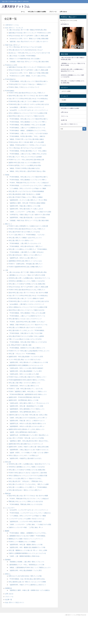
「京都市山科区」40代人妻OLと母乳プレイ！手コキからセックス (29, 403)
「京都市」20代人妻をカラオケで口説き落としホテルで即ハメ (28, 417)
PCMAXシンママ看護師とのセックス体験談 (22, 541)
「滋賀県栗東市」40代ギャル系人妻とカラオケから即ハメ (26, 426)
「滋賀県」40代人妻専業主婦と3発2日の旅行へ (23, 432)
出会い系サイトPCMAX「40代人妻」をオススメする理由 (26, 438)
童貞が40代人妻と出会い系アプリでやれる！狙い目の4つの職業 (28, 95)
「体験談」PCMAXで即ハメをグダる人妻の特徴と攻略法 (26, 139)
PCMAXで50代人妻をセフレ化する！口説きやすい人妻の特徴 (28, 472)
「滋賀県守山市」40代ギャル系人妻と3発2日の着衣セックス (27, 423)
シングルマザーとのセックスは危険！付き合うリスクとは (26, 518)
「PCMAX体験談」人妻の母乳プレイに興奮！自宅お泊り (26, 252)
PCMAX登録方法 (10, 79)
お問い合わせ (63, 11)
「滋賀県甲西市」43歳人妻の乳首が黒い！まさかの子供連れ (27, 217)
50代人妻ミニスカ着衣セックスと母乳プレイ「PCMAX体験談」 (28, 249)
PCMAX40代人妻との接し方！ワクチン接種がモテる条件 (26, 101)
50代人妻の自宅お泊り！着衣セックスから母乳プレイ (25, 255)
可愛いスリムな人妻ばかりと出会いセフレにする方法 (25, 339)
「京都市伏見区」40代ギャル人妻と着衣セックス (24, 385)
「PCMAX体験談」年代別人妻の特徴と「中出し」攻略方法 (27, 136)
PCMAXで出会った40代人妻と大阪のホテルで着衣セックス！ (28, 377)
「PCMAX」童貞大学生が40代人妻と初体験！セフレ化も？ (27, 321)
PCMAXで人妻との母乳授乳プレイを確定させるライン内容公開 (28, 226)
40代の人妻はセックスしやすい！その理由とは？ (24, 455)
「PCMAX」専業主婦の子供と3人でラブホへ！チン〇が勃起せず (29, 182)
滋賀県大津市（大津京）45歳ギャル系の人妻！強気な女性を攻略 (29, 446)
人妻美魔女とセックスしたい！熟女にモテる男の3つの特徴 (27, 275)
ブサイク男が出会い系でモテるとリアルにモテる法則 (25, 47)
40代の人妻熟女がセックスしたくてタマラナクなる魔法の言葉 (28, 113)
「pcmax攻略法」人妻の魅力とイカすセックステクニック (26, 107)
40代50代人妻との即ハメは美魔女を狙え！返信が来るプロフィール (29, 278)
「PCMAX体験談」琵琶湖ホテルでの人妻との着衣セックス (27, 348)
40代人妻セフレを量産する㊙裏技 (37, 11)
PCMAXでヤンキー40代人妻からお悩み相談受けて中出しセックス (29, 350)
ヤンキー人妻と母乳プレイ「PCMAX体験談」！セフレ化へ (27, 234)
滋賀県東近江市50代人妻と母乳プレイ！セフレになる (25, 261)
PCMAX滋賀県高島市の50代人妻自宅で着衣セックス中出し (27, 380)
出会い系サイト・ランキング (14, 27)
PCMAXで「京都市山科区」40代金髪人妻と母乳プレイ (26, 263)
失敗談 (7, 174)
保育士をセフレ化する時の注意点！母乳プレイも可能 (25, 576)
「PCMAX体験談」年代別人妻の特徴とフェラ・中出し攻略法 (27, 151)
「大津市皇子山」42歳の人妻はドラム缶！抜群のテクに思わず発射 (29, 214)
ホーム (23, 11)
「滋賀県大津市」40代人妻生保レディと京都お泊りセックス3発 (28, 362)
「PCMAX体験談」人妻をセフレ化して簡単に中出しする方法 (27, 153)
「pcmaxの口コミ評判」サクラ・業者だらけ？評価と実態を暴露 (28, 38)
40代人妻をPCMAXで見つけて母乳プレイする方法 (24, 231)
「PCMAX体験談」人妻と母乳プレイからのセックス (25, 243)
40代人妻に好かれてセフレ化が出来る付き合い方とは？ (26, 50)
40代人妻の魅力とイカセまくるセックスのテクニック (25, 318)
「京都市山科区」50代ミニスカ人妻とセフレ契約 (24, 374)
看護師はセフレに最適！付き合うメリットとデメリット (26, 538)
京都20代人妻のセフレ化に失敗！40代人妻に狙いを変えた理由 (28, 414)
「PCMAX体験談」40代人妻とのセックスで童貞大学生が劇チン (28, 81)
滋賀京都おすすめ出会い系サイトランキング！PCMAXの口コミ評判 (30, 32)
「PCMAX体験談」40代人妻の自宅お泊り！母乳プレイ (26, 246)
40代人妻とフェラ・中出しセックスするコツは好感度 (25, 156)
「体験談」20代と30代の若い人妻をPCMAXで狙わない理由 (27, 171)
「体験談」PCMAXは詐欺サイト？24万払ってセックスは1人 (27, 145)
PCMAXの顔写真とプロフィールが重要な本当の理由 (25, 165)
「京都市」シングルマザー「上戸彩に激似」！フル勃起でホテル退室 (30, 211)
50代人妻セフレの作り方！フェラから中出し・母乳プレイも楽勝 (29, 484)
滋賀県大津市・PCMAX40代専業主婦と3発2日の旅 (24, 397)
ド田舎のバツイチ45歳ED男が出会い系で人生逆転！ (25, 58)
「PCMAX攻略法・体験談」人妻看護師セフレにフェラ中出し (27, 130)
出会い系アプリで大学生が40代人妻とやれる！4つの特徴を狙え (28, 98)
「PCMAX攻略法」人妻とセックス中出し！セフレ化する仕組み (28, 133)
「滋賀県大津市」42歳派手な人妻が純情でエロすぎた (25, 458)
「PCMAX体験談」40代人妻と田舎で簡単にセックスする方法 (28, 342)
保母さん (8, 574)
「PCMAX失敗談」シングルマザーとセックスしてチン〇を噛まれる (30, 185)
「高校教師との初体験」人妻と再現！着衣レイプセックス (26, 561)
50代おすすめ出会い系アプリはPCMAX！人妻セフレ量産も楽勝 (28, 35)
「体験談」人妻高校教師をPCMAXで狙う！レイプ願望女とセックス (30, 567)
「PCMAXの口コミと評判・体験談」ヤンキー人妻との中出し (27, 75)
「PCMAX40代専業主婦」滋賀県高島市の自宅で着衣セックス (28, 394)
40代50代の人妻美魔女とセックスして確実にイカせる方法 (27, 281)
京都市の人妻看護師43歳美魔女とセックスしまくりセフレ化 (27, 553)
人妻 (6, 270)
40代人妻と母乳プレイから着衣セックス (21, 240)
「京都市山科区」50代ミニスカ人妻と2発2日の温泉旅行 (26, 368)
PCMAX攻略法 (9, 90)
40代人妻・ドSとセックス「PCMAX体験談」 (23, 353)
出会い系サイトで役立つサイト (14, 602)
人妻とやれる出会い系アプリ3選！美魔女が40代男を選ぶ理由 (28, 29)
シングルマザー (10, 508)
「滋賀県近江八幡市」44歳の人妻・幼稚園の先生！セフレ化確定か (29, 590)
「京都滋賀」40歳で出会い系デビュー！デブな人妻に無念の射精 (29, 61)
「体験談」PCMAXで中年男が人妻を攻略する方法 (24, 168)
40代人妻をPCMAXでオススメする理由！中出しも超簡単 (26, 336)
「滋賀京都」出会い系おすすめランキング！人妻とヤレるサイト (28, 41)
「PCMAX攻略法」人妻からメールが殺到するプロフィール (27, 127)
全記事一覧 (8, 599)
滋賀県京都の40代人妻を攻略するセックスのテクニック (26, 444)
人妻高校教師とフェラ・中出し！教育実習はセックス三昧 (26, 564)
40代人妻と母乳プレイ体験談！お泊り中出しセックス (25, 237)
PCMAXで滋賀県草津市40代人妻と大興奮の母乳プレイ (26, 266)
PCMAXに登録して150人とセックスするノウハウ (24, 87)
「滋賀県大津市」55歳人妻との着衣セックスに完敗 (24, 206)
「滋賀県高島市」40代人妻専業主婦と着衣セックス (24, 411)
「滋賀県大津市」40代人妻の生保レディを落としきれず (26, 208)
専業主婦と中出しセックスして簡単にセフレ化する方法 (26, 501)
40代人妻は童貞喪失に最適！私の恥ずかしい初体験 (24, 194)
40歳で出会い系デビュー (12, 45)
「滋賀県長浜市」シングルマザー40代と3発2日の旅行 (25, 521)
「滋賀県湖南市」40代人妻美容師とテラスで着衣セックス (26, 409)
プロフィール (53, 11)
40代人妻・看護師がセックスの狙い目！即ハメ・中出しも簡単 (28, 550)
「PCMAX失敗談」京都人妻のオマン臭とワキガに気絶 (25, 333)
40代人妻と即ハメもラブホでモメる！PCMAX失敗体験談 (26, 191)
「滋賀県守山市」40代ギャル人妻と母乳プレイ (23, 258)
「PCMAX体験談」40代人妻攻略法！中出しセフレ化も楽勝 (27, 124)
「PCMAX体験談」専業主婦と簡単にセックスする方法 (25, 504)
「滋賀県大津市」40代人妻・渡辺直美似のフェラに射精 (26, 406)
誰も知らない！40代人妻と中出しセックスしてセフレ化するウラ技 (29, 53)
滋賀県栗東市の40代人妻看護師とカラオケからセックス (26, 365)
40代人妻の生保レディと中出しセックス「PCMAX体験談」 (27, 330)
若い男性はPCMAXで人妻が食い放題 (20, 345)
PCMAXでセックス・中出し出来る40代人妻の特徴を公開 (26, 159)
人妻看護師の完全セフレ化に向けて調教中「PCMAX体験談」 (27, 535)
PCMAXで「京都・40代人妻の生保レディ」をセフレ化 (26, 388)
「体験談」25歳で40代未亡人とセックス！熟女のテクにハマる (28, 324)
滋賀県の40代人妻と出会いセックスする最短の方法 (24, 162)
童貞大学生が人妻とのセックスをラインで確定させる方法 (26, 116)
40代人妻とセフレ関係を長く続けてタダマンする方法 (25, 327)
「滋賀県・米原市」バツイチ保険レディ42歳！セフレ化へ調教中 (29, 452)
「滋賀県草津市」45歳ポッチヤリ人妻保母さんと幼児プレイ (27, 584)
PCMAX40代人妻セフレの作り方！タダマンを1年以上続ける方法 (29, 104)
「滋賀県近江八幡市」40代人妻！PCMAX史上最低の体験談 (27, 203)
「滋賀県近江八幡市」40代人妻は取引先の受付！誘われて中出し (29, 441)
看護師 (7, 531)
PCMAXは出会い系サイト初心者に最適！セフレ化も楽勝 (26, 142)
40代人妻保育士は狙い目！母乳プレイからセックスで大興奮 (27, 581)
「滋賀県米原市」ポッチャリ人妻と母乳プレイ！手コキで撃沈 (28, 200)
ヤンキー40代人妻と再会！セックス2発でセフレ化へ (25, 359)
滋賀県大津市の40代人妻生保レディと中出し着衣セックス (26, 429)
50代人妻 (8, 462)
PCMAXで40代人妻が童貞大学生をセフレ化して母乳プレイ (27, 92)
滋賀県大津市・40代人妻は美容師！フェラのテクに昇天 (26, 356)
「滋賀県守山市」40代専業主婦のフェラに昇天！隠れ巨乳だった (29, 435)
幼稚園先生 (8, 588)
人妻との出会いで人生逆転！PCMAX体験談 (22, 55)
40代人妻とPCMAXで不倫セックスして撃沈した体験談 (26, 197)
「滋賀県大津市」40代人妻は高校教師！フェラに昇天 (25, 371)
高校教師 (8, 559)
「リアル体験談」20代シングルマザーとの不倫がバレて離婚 (27, 188)
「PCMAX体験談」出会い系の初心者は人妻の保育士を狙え (27, 579)
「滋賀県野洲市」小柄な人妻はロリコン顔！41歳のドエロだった (29, 449)
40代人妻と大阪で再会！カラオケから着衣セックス (24, 382)
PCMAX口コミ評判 (11, 65)
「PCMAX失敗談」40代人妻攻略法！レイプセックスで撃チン (28, 122)
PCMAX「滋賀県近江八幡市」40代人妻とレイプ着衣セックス (28, 391)
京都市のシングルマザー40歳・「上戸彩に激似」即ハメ (26, 527)
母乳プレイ (8, 224)
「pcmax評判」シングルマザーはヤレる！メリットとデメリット (28, 110)
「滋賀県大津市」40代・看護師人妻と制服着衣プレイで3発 (27, 547)
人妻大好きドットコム (12, 25)
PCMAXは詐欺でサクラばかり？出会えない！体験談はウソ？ (27, 84)
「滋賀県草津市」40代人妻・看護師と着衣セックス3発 (25, 544)
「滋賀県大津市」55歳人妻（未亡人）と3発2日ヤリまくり (27, 420)
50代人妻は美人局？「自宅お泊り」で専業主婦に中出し (26, 481)
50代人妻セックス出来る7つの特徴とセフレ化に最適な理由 (27, 284)
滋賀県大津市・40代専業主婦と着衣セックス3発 (23, 400)
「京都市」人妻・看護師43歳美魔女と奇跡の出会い (24, 556)
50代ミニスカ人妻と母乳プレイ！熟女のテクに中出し (25, 478)
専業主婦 (8, 493)
